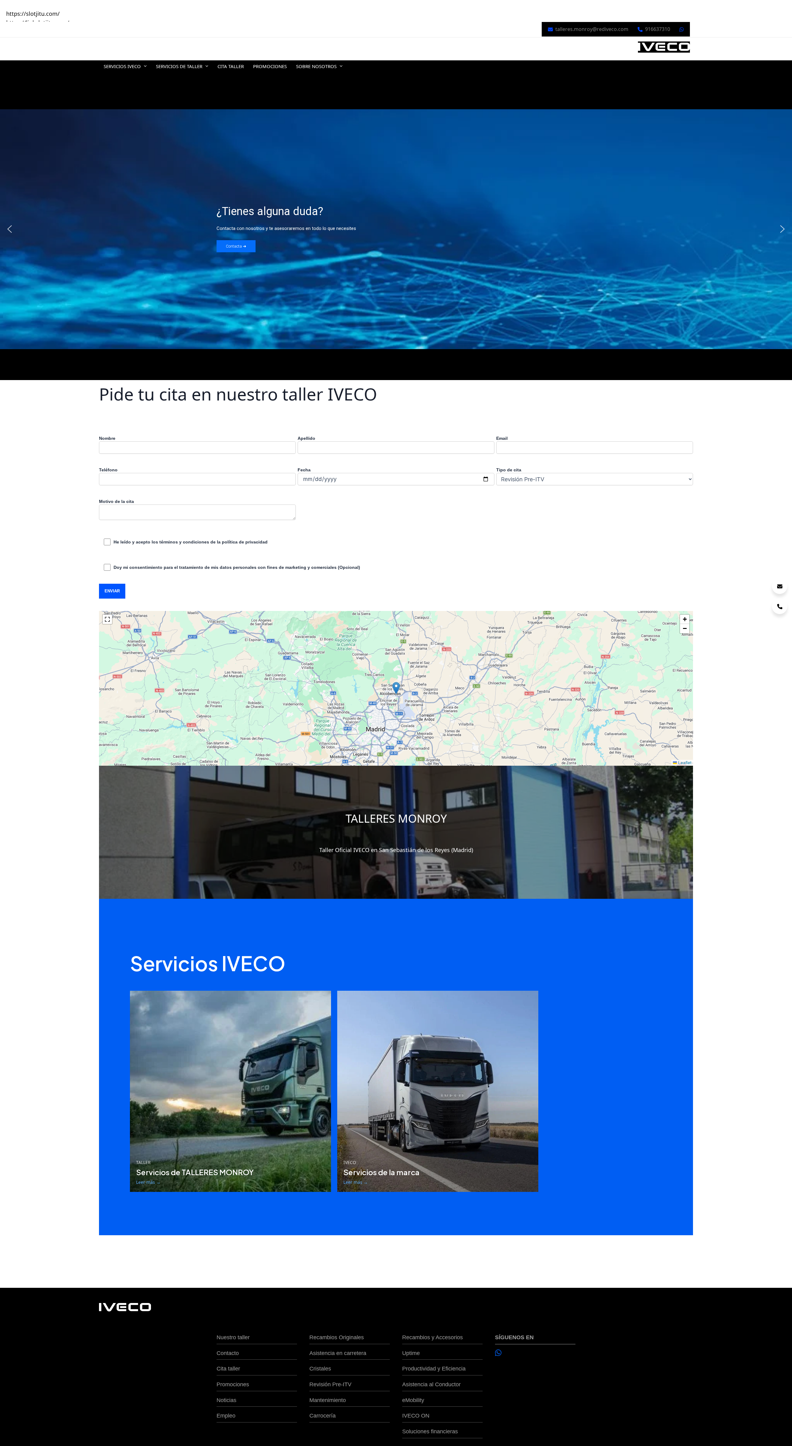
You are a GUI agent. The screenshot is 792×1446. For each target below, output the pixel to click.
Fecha (304, 469)
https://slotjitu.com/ (33, 13)
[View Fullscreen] (107, 619)
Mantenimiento (327, 1400)
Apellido (306, 438)
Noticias (226, 1400)
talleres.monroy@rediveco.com (591, 29)
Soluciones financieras (430, 1431)
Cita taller (228, 1369)
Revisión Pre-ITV (330, 1384)
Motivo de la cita (116, 501)
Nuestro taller (233, 1337)
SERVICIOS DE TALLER (179, 66)
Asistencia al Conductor (431, 1384)
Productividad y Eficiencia (434, 1369)
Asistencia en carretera (337, 1353)
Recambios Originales (336, 1337)
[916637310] (779, 606)
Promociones (233, 1384)
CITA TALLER (230, 66)
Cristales (320, 1369)
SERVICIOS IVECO (122, 66)
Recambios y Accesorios (432, 1337)
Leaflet (684, 762)
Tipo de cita (508, 469)
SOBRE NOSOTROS (316, 66)
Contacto (228, 1353)
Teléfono (108, 469)
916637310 (657, 29)
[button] (144, 66)
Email (502, 438)
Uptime (411, 1353)
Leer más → (148, 1182)
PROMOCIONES (270, 66)
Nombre (107, 438)
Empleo (226, 1416)
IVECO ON (415, 1416)
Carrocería (322, 1416)
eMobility (413, 1400)
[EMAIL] (779, 586)
